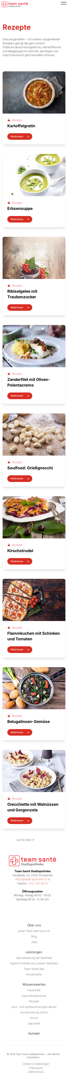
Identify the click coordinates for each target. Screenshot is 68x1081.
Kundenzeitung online (34, 1012)
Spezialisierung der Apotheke (34, 958)
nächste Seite (24, 839)
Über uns (34, 925)
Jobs (34, 942)
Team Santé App (34, 969)
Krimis (34, 1018)
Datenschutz (36, 1071)
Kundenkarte (34, 974)
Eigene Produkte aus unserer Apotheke (34, 963)
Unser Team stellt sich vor (34, 931)
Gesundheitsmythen (34, 996)
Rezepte (34, 1001)
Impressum (36, 1068)
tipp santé (34, 1023)
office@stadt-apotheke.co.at (32, 879)
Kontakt (34, 1033)
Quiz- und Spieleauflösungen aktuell (34, 1007)
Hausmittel (34, 990)
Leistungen (34, 952)
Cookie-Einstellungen (36, 1064)
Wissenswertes (34, 984)
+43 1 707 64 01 (38, 883)
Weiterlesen (17, 136)
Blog (34, 936)
